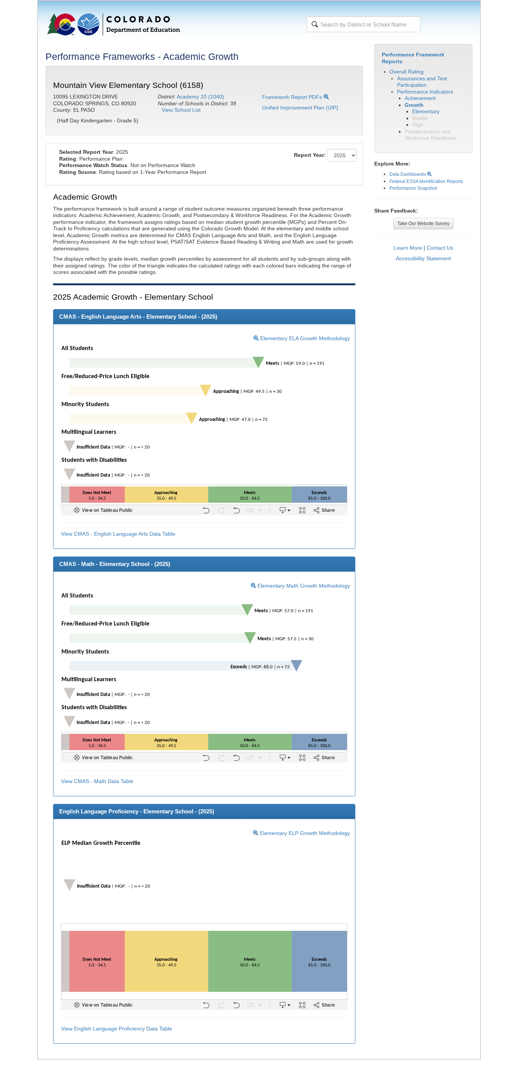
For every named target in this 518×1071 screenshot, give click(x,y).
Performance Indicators (425, 92)
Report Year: (310, 155)
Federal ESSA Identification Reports (426, 181)
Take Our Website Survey (423, 223)
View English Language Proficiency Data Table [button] (116, 1029)
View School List (181, 110)
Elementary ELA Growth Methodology (304, 338)
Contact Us (440, 248)
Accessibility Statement (423, 258)
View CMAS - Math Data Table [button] (97, 781)
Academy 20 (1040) (200, 97)
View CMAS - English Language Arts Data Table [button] (118, 534)
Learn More (408, 248)
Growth (414, 105)
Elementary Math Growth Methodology (303, 586)
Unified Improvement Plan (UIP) (300, 108)
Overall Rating (406, 72)
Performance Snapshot (413, 188)
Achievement (420, 98)
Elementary (426, 111)
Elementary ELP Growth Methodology (304, 833)
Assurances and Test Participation (422, 81)
